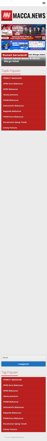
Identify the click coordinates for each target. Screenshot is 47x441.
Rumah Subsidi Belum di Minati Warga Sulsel (22, 60)
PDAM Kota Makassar (13, 116)
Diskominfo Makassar (13, 105)
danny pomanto (10, 94)
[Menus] (44, 3)
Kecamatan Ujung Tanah (15, 122)
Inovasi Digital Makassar (14, 437)
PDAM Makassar (11, 100)
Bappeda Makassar (12, 111)
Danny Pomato (10, 127)
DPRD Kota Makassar (13, 83)
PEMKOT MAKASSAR (12, 78)
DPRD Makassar (10, 89)
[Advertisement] (23, 242)
